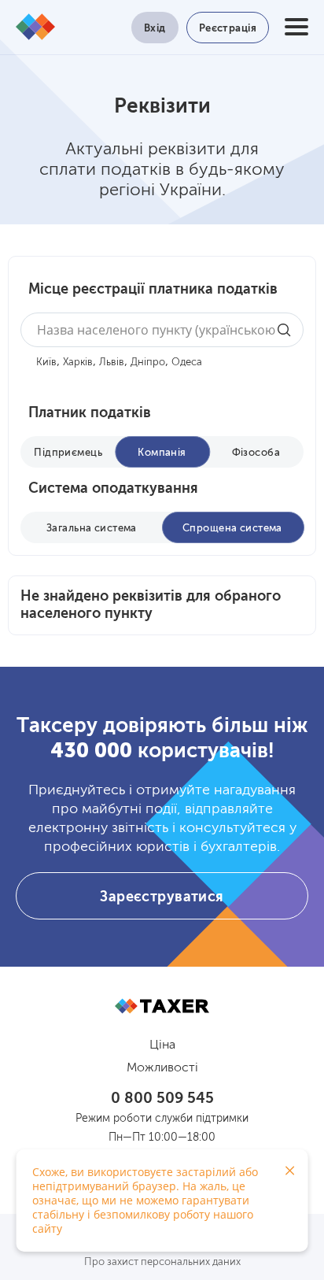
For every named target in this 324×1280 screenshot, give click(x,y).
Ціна (162, 1045)
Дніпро (148, 362)
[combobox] (162, 330)
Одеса (186, 362)
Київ (46, 362)
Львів (111, 362)
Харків (78, 362)
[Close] (290, 1170)
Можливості (162, 1068)
